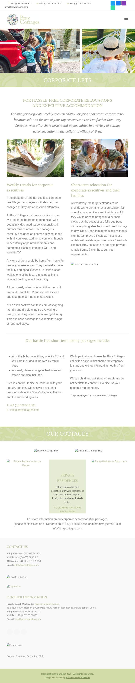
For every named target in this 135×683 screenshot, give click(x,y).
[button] (126, 19)
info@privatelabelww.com (28, 619)
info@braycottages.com (16, 7)
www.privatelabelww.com (47, 604)
